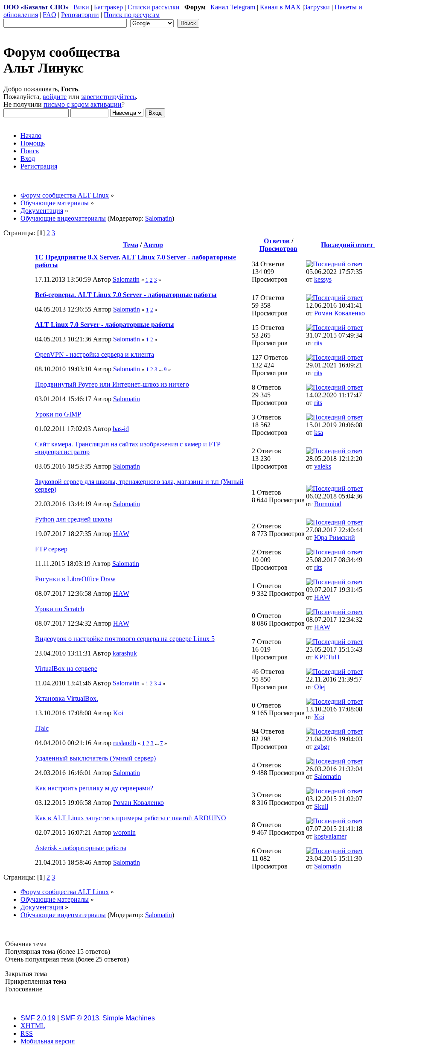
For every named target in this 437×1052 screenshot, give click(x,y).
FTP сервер (51, 549)
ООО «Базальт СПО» (36, 7)
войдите (55, 96)
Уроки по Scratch (59, 608)
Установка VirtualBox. (66, 698)
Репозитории (80, 14)
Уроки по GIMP (58, 414)
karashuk (125, 653)
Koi (118, 713)
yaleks (322, 466)
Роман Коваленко (339, 313)
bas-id (121, 428)
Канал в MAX (281, 7)
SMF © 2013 (80, 1018)
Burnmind (327, 503)
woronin (124, 832)
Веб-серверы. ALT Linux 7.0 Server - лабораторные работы (126, 294)
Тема (130, 244)
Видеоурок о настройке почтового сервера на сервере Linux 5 (125, 638)
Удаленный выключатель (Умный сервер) (95, 758)
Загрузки (317, 7)
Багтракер (108, 7)
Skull (321, 806)
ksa (318, 432)
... (161, 369)
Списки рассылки (154, 7)
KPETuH (327, 657)
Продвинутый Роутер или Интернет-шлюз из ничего (112, 384)
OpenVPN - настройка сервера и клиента (94, 354)
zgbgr (321, 746)
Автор (153, 244)
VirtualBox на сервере (66, 668)
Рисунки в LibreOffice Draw (75, 579)
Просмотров (278, 248)
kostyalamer (330, 836)
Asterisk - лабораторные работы (80, 847)
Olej (320, 687)
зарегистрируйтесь (108, 96)
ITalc (42, 728)
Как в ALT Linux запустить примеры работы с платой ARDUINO (130, 818)
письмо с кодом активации (83, 104)
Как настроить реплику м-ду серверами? (94, 788)
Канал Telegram (233, 7)
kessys (323, 279)
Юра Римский (334, 537)
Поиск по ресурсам (132, 14)
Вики (81, 7)
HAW (121, 533)
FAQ (49, 14)
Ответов (277, 241)
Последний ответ (348, 244)
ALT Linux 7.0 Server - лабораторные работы (104, 324)
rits (318, 343)
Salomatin (158, 218)
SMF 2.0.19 (37, 1018)
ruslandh (124, 742)
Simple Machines (128, 1018)
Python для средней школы (73, 519)
